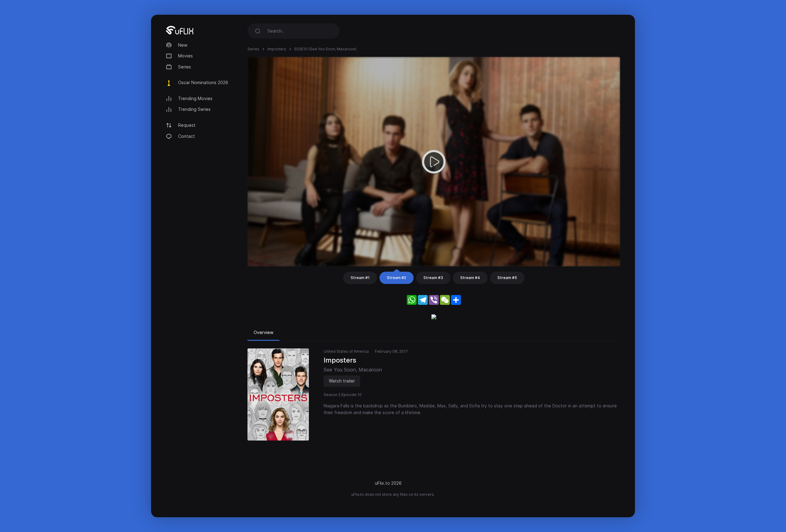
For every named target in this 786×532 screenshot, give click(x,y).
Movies (185, 55)
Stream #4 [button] (470, 277)
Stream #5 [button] (507, 277)
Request (187, 125)
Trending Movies (195, 98)
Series (184, 66)
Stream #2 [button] (396, 277)
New (182, 45)
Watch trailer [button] (342, 380)
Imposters (276, 49)
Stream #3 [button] (433, 277)
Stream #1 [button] (360, 277)
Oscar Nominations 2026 (203, 82)
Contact (186, 136)
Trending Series (194, 109)
